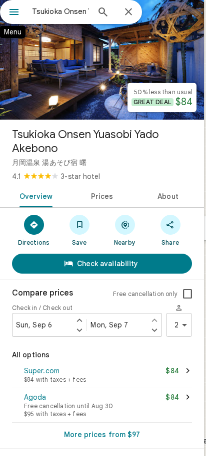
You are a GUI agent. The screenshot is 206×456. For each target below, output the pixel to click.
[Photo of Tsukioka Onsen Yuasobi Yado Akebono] (102, 60)
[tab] (34, 195)
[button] (102, 376)
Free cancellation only (145, 294)
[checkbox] (188, 294)
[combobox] (60, 11)
